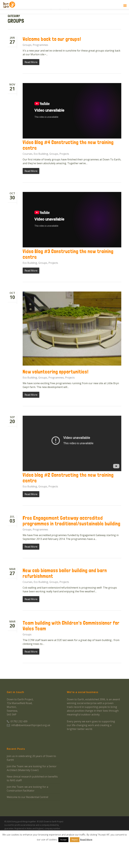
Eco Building (41, 154)
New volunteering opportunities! (56, 372)
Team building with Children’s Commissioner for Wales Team (71, 626)
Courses (27, 154)
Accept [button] (63, 839)
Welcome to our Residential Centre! (27, 797)
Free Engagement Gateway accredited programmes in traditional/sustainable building (71, 521)
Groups (27, 45)
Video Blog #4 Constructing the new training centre (68, 145)
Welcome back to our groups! (52, 39)
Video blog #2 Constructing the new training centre (68, 478)
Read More (86, 839)
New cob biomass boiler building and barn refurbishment (65, 573)
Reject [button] (75, 839)
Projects (64, 154)
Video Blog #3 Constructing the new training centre (68, 254)
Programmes (40, 45)
